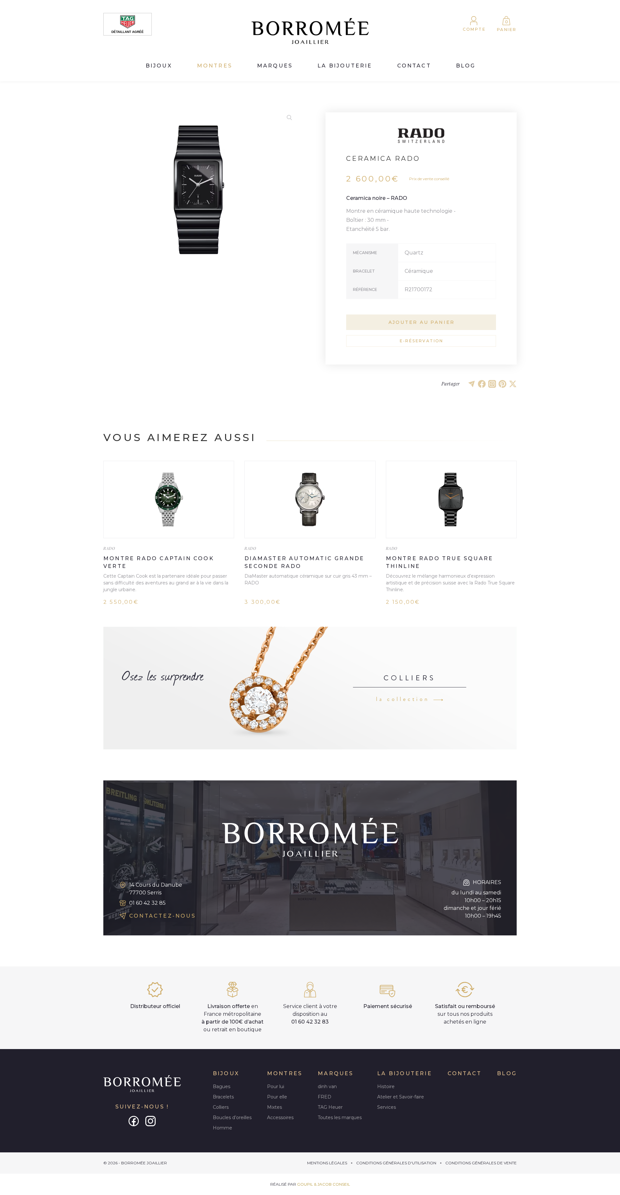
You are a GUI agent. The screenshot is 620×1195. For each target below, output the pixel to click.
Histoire (386, 1086)
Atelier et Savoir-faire (400, 1097)
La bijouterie (344, 66)
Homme (222, 1128)
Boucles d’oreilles (232, 1117)
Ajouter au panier (421, 322)
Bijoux (159, 66)
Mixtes (274, 1107)
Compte (474, 29)
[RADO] (421, 135)
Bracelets (223, 1097)
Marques (275, 66)
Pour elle (277, 1097)
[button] (289, 117)
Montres (214, 66)
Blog (466, 66)
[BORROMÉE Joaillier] (142, 1084)
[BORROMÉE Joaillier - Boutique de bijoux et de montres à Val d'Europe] (310, 30)
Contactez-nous (162, 916)
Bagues (221, 1086)
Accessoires (280, 1117)
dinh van (327, 1086)
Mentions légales (327, 1162)
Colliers (221, 1107)
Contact (414, 66)
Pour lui (275, 1086)
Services (386, 1107)
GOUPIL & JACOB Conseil (323, 1184)
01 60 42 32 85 (147, 903)
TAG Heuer (330, 1107)
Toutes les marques (340, 1117)
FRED (324, 1097)
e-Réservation (421, 340)
